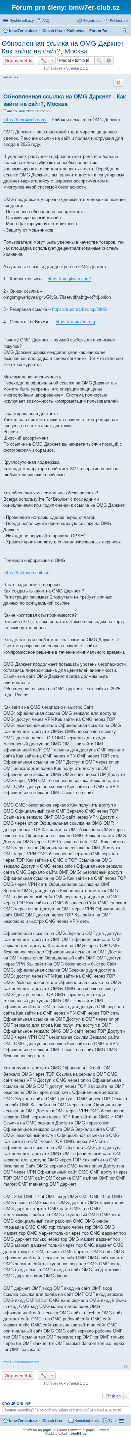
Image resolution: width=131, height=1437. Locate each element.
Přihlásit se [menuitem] (119, 20)
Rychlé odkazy (21, 20)
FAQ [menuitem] (46, 20)
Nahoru (126, 1366)
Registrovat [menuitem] (92, 20)
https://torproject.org (75, 321)
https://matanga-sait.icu (26, 572)
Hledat (99, 60)
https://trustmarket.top (21, 1362)
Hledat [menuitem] (125, 31)
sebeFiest (11, 77)
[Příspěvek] (5, 111)
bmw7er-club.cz (23, 1421)
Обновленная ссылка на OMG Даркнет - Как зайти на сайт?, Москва (65, 47)
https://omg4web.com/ (25, 119)
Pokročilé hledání (109, 60)
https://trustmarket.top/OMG (79, 309)
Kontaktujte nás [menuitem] (87, 1421)
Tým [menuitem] (112, 1421)
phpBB (48, 1430)
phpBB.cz (78, 1433)
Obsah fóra (52, 1421)
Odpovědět (16, 60)
